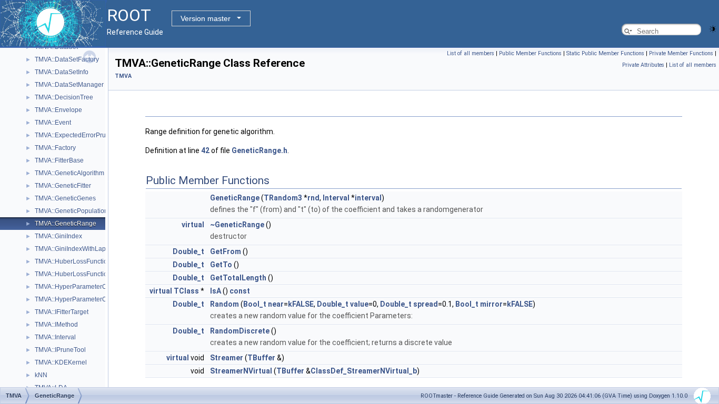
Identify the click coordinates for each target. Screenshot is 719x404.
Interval (336, 198)
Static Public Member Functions (605, 53)
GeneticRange (234, 198)
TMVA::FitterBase (59, 160)
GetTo (221, 264)
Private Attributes (643, 65)
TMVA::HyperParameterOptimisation (86, 286)
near (276, 304)
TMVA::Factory (55, 148)
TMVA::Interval (55, 337)
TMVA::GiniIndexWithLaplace (76, 248)
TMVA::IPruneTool (60, 350)
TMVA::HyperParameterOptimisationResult (95, 299)
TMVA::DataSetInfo (61, 72)
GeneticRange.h (259, 150)
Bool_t (254, 304)
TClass (186, 291)
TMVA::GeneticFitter (63, 185)
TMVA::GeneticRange (65, 223)
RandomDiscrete (239, 331)
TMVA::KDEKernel (61, 362)
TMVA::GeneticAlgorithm (69, 173)
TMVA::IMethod (56, 324)
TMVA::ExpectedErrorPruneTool (80, 135)
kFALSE (301, 304)
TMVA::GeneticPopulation (71, 211)
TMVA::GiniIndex (58, 236)
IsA (215, 291)
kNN (41, 375)
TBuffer (261, 358)
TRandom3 (283, 198)
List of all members (470, 53)
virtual (193, 224)
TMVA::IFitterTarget (61, 312)
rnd (313, 198)
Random (224, 304)
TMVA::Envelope (58, 110)
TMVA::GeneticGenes (65, 198)
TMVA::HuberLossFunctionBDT (79, 274)
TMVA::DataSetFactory (67, 59)
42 (205, 150)
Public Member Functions (530, 53)
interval (368, 198)
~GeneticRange (237, 224)
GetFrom (225, 251)
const (239, 291)
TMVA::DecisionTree (64, 97)
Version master (206, 18)
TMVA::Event (53, 122)
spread (425, 304)
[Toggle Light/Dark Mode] (712, 28)
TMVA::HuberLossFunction (73, 261)
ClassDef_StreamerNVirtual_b (364, 371)
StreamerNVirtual (241, 371)
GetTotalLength (238, 278)
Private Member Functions (681, 53)
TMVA (123, 76)
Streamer (226, 358)
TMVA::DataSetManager (69, 84)
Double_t (188, 251)
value (359, 304)
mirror (491, 304)
